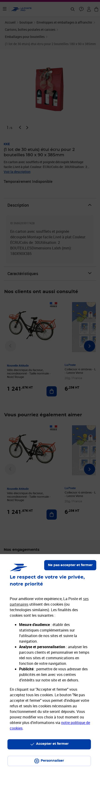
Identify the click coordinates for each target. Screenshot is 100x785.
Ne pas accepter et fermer (70, 565)
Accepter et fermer (52, 743)
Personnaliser (52, 760)
